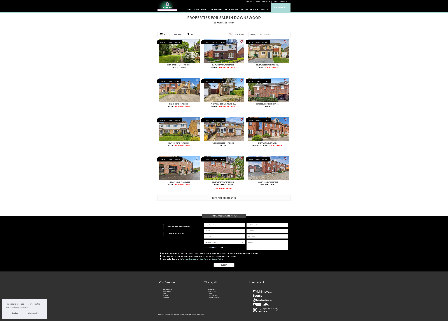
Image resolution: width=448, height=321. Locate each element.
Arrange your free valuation (179, 226)
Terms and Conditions (190, 259)
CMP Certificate (212, 295)
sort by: (253, 34)
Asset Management (216, 9)
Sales (189, 9)
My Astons (248, 2)
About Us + (254, 9)
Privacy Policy (203, 259)
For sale (217, 247)
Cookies (210, 293)
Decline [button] (15, 313)
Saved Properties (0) (263, 2)
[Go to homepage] (167, 6)
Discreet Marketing (231, 9)
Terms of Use (211, 291)
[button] (280, 7)
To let (225, 247)
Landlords (244, 9)
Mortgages (166, 297)
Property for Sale (167, 289)
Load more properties (224, 198)
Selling (164, 293)
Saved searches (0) (280, 2)
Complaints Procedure (214, 297)
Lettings (196, 9)
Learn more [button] (25, 307)
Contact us (264, 9)
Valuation (208, 247)
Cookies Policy (217, 259)
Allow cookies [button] (33, 313)
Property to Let (167, 291)
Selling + (204, 9)
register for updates (176, 233)
